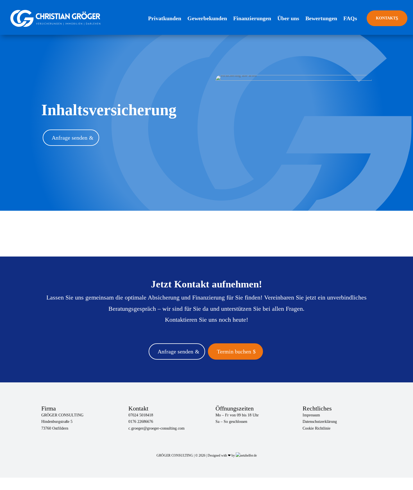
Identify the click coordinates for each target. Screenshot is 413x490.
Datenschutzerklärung (320, 421)
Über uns (288, 18)
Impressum (311, 415)
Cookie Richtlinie (316, 428)
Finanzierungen (252, 18)
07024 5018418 (140, 415)
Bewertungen (321, 18)
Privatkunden (164, 18)
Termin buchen (234, 351)
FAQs (350, 18)
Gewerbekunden (207, 18)
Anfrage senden (69, 138)
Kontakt (387, 18)
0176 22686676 (140, 421)
